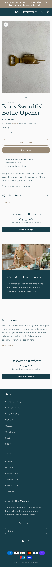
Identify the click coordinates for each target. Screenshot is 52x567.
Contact (9, 467)
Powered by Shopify (33, 562)
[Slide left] (20, 98)
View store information (15, 166)
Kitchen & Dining (13, 402)
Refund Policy (11, 473)
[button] (3, 12)
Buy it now (26, 150)
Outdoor (9, 426)
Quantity (5, 127)
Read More (7, 345)
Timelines (9, 491)
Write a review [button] (26, 229)
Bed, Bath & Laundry (14, 408)
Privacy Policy (11, 485)
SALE (7, 438)
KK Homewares (22, 562)
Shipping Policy (12, 479)
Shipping (15, 123)
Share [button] (7, 202)
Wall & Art (10, 420)
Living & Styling (12, 414)
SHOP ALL (10, 444)
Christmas (10, 432)
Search (8, 461)
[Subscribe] (44, 531)
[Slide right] (32, 98)
